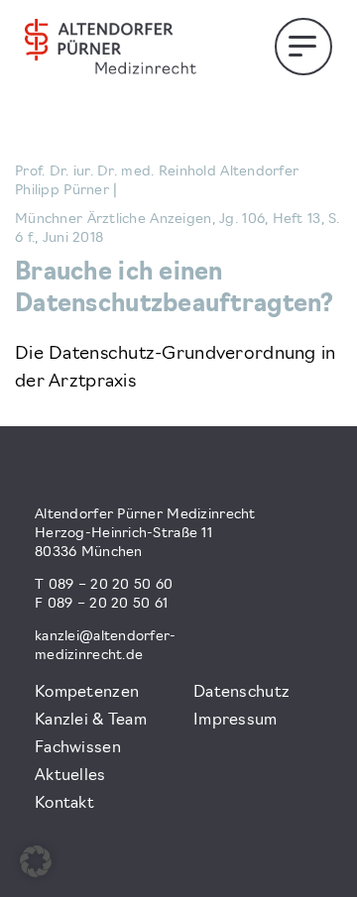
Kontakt (64, 804)
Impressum (235, 721)
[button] (35, 861)
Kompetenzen (87, 693)
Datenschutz (241, 693)
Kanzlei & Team (91, 721)
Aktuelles (70, 776)
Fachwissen (78, 748)
